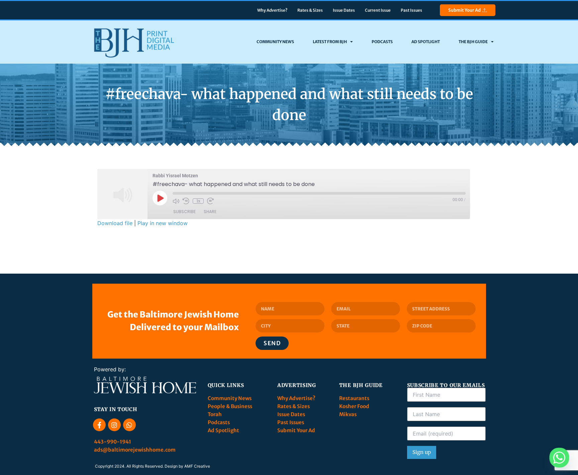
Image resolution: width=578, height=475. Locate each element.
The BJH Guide (473, 41)
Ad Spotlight (425, 41)
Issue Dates (344, 10)
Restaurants (354, 398)
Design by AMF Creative (187, 466)
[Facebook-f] (99, 424)
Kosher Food (354, 406)
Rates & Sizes (310, 10)
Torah (215, 414)
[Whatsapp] (129, 424)
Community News (275, 41)
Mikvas (348, 414)
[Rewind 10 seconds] (186, 201)
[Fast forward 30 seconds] (210, 201)
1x (198, 200)
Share (210, 211)
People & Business (230, 406)
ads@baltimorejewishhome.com (135, 450)
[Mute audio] (176, 201)
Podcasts (382, 41)
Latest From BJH (330, 41)
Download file (114, 223)
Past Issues (411, 10)
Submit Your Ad (464, 10)
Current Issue (378, 10)
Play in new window (162, 223)
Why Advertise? (272, 10)
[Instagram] (114, 424)
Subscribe (184, 211)
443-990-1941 (113, 442)
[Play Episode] (160, 198)
